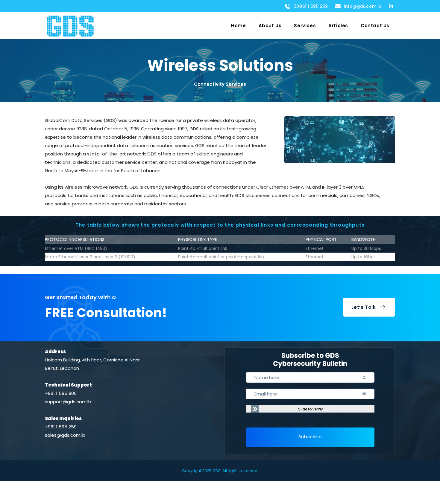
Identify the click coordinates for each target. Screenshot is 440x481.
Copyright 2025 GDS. (201, 471)
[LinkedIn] (392, 5)
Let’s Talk (363, 307)
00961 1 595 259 (309, 6)
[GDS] (70, 25)
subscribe (310, 436)
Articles (338, 25)
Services (305, 25)
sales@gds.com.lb (65, 435)
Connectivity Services (220, 84)
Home (238, 25)
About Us (270, 25)
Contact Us (375, 25)
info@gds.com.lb (361, 6)
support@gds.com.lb (68, 401)
